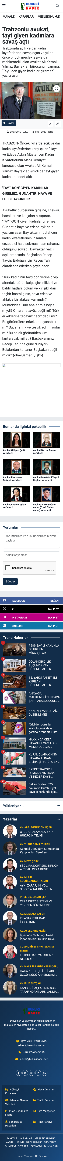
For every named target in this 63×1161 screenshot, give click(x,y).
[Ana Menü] (4, 6)
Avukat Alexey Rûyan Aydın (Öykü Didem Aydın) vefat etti (44, 507)
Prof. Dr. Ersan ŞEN (33, 897)
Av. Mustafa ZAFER (32, 913)
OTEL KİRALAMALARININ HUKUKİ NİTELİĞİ (37, 833)
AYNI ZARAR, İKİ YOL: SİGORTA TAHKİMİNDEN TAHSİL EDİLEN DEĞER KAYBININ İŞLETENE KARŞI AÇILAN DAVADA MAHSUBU (38, 887)
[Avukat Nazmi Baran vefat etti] (46, 439)
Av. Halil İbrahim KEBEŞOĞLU (39, 966)
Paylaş (11, 123)
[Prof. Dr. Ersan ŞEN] (10, 901)
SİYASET (23, 1146)
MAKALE (8, 16)
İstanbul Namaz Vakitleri (16, 1102)
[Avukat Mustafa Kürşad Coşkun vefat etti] (46, 466)
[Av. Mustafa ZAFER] (10, 917)
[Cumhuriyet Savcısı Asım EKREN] (10, 951)
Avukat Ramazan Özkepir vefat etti (12, 479)
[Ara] (57, 6)
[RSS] (44, 1073)
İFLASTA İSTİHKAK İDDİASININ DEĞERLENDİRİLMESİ (34, 920)
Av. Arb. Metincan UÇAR (36, 827)
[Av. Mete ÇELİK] (10, 865)
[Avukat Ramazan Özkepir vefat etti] (16, 466)
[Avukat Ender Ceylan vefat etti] (16, 494)
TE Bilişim (41, 1156)
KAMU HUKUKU (15, 1142)
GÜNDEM (10, 1146)
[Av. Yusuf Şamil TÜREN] (10, 848)
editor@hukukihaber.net (34, 1059)
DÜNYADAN (51, 1146)
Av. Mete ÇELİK (29, 861)
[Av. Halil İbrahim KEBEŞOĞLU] (10, 970)
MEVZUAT (50, 1142)
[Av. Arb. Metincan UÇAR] (10, 831)
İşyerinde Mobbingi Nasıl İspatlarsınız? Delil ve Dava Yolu (37, 937)
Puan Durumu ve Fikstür (16, 1112)
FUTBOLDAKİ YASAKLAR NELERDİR (36, 956)
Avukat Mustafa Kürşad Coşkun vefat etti (46, 479)
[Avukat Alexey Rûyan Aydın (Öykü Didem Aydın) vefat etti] (46, 494)
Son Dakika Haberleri (13, 1123)
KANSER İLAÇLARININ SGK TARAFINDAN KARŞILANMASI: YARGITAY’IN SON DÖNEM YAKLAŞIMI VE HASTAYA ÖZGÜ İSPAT (40, 990)
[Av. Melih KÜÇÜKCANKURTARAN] (10, 882)
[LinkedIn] (38, 1073)
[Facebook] (19, 1073)
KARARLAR (26, 16)
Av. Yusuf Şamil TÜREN (35, 844)
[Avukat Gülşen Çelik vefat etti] (16, 439)
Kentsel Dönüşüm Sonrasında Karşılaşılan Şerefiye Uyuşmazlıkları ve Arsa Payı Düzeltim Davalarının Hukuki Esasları (39, 850)
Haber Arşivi (44, 1121)
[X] (25, 1073)
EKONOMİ (36, 1146)
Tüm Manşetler (46, 1111)
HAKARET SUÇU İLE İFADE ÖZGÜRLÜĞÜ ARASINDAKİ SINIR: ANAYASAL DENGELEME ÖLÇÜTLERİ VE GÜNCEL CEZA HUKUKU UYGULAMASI (38, 973)
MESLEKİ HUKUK (49, 16)
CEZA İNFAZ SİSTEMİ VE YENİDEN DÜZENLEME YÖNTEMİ (36, 903)
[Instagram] (31, 1073)
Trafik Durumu (45, 1100)
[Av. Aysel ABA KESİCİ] (10, 934)
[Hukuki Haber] (29, 6)
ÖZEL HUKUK (34, 1142)
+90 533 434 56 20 (33, 1052)
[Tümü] (58, 805)
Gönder (10, 581)
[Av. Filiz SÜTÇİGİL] (10, 987)
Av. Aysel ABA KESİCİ (33, 930)
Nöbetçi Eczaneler (12, 1091)
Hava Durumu (46, 1089)
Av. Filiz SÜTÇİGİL (31, 983)
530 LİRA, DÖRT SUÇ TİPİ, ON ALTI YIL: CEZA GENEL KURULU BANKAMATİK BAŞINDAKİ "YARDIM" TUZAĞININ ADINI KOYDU (39, 867)
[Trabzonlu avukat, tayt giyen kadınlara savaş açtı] (31, 100)
